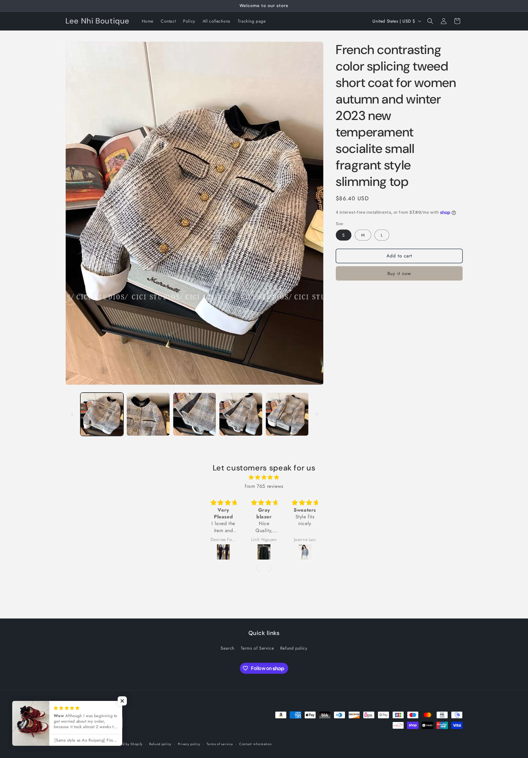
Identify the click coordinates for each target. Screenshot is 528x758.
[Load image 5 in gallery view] (287, 414)
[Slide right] (317, 414)
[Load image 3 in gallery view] (194, 414)
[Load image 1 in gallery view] (101, 414)
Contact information (255, 744)
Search (227, 648)
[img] (264, 477)
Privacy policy (189, 744)
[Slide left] (72, 414)
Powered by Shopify (127, 744)
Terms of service (220, 744)
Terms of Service (257, 648)
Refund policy (293, 648)
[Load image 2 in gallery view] (148, 414)
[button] (430, 21)
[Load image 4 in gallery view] (240, 414)
